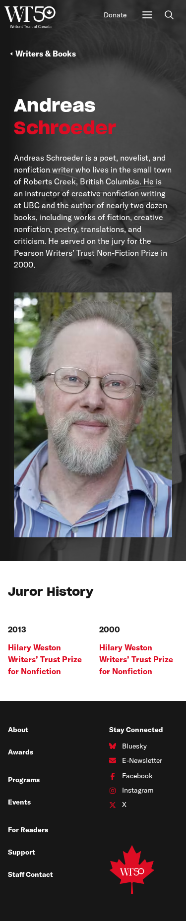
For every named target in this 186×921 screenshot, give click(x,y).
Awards (20, 752)
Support (21, 852)
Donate (115, 14)
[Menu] (147, 15)
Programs (24, 779)
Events (19, 802)
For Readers (28, 829)
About (18, 729)
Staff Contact (30, 874)
